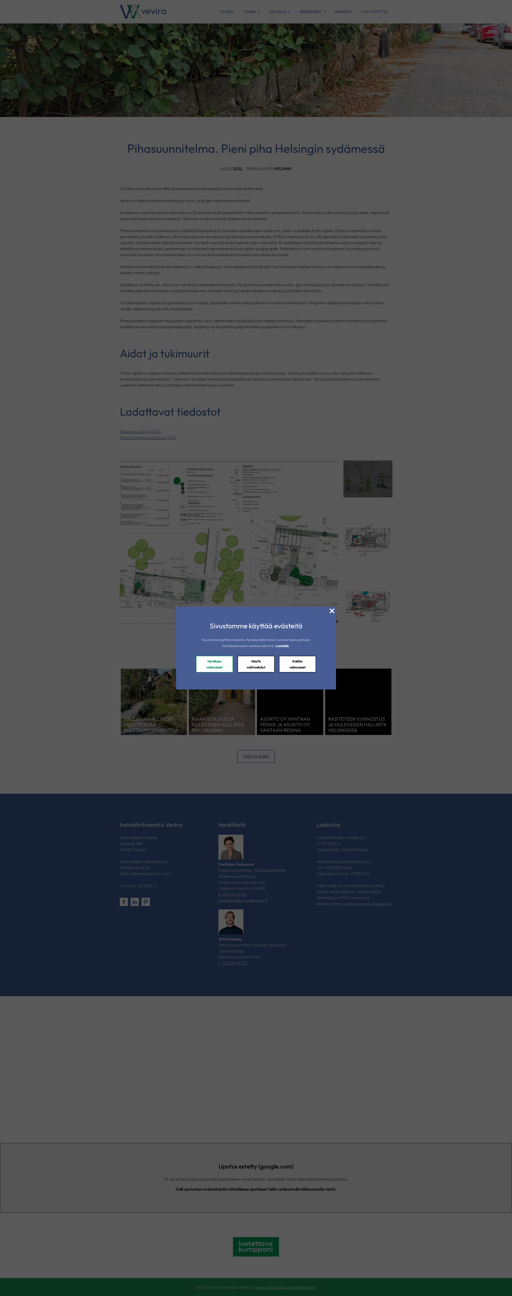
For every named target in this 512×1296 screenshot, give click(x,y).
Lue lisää (282, 646)
